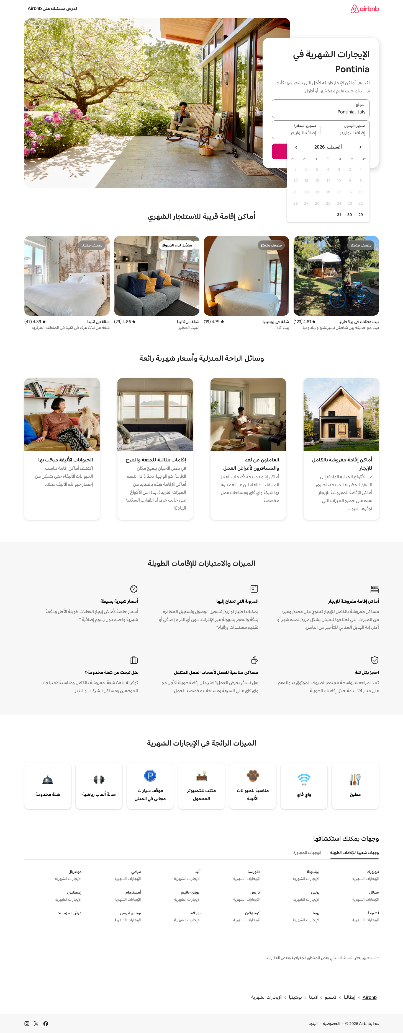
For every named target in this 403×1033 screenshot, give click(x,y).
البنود (313, 1023)
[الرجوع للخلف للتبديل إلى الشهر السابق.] (360, 147)
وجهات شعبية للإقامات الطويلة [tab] (354, 852)
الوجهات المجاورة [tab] (307, 852)
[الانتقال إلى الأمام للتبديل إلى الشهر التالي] (296, 147)
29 (360, 214)
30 (349, 214)
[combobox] (320, 112)
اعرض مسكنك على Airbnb (52, 8)
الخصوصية (331, 1023)
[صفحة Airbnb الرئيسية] (365, 8)
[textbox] (345, 133)
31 (339, 214)
